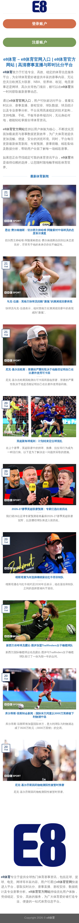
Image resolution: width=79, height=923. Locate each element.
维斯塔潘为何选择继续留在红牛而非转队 (39, 577)
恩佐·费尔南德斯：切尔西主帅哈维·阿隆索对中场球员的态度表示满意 (39, 232)
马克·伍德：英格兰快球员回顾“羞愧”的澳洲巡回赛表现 (39, 301)
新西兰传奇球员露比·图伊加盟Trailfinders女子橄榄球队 (39, 645)
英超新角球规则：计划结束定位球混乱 (39, 441)
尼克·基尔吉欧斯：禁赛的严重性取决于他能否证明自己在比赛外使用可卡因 (40, 371)
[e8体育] (39, 6)
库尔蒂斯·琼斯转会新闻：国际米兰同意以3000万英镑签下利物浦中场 (39, 715)
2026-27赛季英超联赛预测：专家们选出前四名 (39, 509)
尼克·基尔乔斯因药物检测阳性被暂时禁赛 (39, 785)
